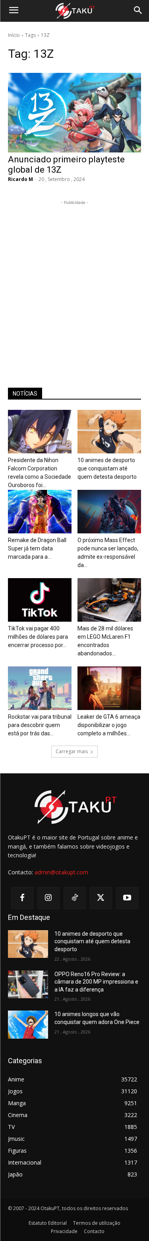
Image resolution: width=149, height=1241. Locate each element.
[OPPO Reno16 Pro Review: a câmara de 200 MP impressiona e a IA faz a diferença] (28, 984)
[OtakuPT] (74, 11)
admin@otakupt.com (61, 872)
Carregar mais (72, 751)
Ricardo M (20, 179)
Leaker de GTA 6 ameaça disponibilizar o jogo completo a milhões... (108, 725)
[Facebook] (22, 898)
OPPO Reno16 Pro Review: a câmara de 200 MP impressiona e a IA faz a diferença (96, 982)
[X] (101, 898)
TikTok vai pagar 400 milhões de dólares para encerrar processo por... (38, 636)
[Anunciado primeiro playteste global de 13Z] (74, 112)
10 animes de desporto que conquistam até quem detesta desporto (107, 468)
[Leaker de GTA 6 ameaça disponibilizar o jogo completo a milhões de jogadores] (109, 688)
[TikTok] (75, 898)
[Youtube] (127, 898)
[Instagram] (48, 898)
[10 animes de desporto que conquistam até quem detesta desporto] (109, 431)
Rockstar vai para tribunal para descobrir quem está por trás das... (40, 725)
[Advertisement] (74, 281)
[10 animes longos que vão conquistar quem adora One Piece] (28, 1024)
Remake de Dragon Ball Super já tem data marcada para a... (37, 548)
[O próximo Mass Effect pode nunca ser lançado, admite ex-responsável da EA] (109, 511)
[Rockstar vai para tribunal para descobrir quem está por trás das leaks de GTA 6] (40, 688)
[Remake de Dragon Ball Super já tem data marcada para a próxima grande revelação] (40, 511)
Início (14, 35)
